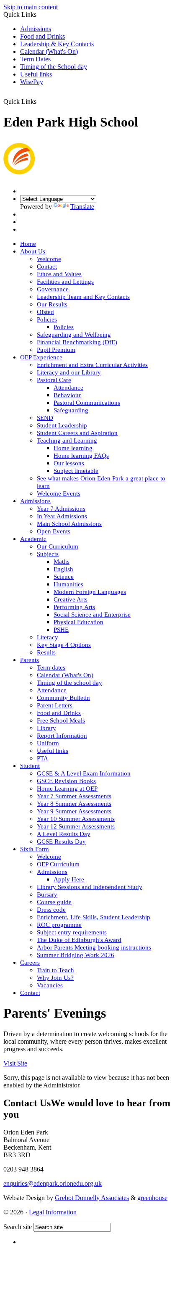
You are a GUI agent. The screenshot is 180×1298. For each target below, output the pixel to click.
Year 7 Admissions (61, 508)
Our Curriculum (57, 546)
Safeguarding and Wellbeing (74, 334)
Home (28, 243)
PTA (42, 758)
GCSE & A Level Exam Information (84, 773)
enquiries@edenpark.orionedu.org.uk (52, 1183)
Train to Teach (55, 970)
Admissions (35, 28)
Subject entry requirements (72, 932)
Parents (29, 660)
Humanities (68, 584)
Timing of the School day (53, 66)
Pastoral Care (54, 380)
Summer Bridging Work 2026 (75, 955)
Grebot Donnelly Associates (92, 1197)
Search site (17, 1226)
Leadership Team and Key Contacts (83, 296)
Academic (33, 539)
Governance (53, 289)
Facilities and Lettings (65, 281)
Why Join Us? (55, 977)
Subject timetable (76, 470)
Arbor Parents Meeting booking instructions (94, 947)
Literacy (47, 637)
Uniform (48, 743)
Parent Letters (54, 705)
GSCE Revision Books (66, 781)
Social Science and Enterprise (92, 614)
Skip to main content (30, 7)
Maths (61, 561)
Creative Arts (70, 599)
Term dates (51, 667)
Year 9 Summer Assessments (74, 811)
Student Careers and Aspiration (77, 433)
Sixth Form (34, 849)
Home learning (73, 448)
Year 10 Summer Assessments (76, 818)
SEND (45, 417)
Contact (47, 266)
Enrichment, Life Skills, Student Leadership (93, 917)
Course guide (54, 902)
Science (64, 576)
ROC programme (59, 924)
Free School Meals (61, 720)
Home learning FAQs (81, 455)
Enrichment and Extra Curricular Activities (92, 364)
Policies (47, 319)
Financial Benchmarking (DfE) (77, 342)
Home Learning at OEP (67, 788)
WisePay (31, 81)
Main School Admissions (69, 523)
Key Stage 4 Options (64, 644)
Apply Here (69, 879)
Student (30, 765)
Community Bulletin (63, 697)
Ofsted (45, 312)
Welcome (49, 259)
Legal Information (53, 1212)
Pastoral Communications (87, 402)
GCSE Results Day (61, 841)
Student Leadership (62, 425)
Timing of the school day (69, 682)
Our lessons (69, 463)
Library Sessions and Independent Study (89, 887)
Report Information (62, 735)
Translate (82, 206)
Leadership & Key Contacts (57, 43)
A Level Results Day (63, 834)
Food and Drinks (42, 36)
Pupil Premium (56, 349)
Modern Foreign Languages (90, 591)
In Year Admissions (62, 516)
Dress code (51, 909)
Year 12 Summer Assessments (76, 826)
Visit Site (15, 1063)
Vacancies (50, 985)
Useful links (36, 74)
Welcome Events (58, 493)
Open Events (53, 531)
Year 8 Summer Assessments (74, 803)
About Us (32, 251)
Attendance (68, 387)
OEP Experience (41, 357)
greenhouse (152, 1197)
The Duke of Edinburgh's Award (79, 940)
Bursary (47, 894)
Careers (30, 962)
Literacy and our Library (69, 372)
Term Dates (35, 59)
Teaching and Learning (67, 440)
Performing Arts (74, 607)
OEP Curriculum (58, 864)
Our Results (52, 304)
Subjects (48, 554)
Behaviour (67, 395)
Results (46, 652)
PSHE (61, 629)
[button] (42, 98)
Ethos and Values (59, 274)
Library (46, 728)
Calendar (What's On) (49, 51)
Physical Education (78, 622)
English (63, 569)
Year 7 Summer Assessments (74, 796)
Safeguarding (71, 410)
